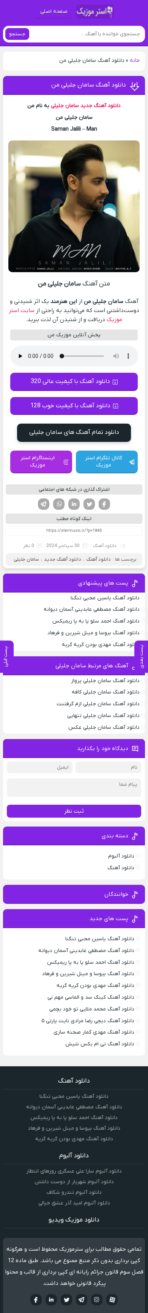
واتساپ (59, 504)
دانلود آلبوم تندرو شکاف (74, 1192)
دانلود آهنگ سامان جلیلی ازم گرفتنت (98, 704)
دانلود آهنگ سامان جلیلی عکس (104, 727)
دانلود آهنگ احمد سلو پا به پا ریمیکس (96, 621)
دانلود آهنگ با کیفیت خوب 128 (70, 406)
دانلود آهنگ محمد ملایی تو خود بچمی (91, 1009)
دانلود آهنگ (105, 546)
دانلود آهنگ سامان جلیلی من (88, 85)
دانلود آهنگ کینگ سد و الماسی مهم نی (90, 997)
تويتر (66, 1299)
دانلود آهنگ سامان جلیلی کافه (106, 692)
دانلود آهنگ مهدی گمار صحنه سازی (94, 1032)
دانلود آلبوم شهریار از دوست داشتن (74, 1181)
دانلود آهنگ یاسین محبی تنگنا (105, 598)
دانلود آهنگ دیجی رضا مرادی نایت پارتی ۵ (87, 1021)
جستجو (17, 34)
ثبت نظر (74, 811)
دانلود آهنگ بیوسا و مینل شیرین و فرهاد (93, 633)
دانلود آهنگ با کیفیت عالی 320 (70, 381)
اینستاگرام (96, 1299)
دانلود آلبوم (121, 856)
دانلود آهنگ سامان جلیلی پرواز (105, 680)
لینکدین (74, 504)
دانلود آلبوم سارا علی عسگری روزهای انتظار (74, 1171)
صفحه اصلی (54, 11)
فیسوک (104, 504)
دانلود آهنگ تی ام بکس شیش (99, 1044)
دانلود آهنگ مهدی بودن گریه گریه (101, 644)
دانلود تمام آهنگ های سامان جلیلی (74, 432)
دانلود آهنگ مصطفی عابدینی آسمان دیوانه (92, 609)
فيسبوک (36, 1299)
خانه (135, 60)
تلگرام (43, 504)
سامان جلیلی (65, 105)
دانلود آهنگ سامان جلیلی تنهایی (103, 715)
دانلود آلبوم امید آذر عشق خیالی (74, 1203)
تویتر (89, 504)
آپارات (112, 1299)
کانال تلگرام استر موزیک (103, 461)
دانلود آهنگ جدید (100, 105)
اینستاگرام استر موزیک (37, 461)
